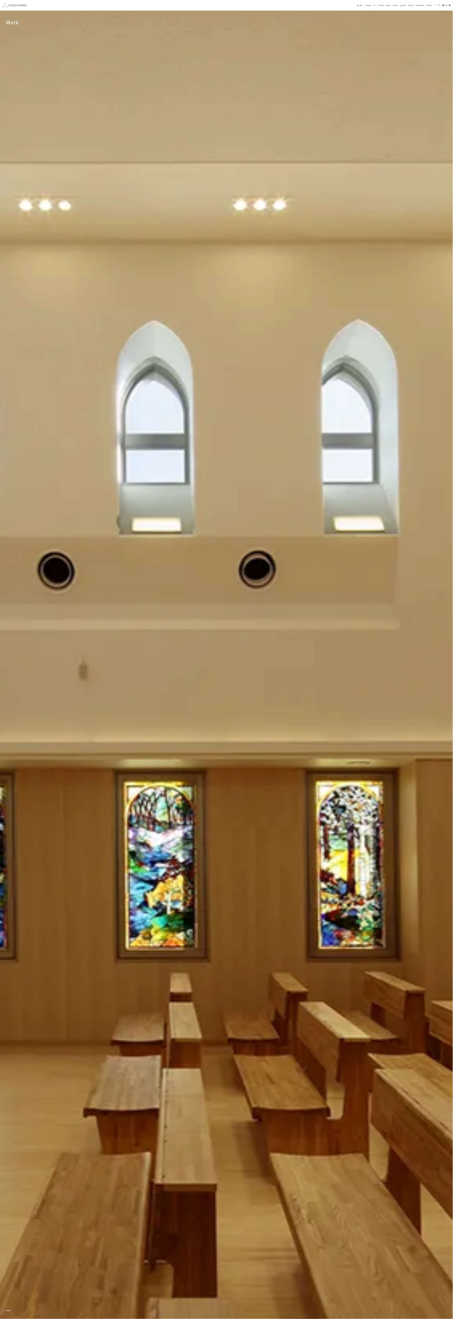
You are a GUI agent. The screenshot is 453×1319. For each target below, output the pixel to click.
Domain (381, 5)
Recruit (410, 5)
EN (439, 5)
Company (403, 6)
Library (395, 5)
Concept (368, 5)
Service (388, 5)
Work (375, 5)
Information (420, 5)
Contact (429, 5)
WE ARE (360, 5)
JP (435, 5)
